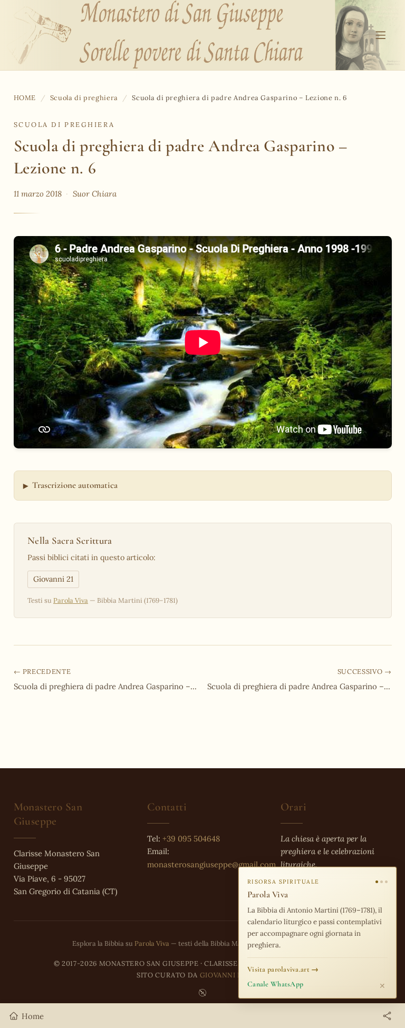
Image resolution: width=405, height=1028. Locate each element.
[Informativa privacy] (202, 992)
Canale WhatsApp (275, 984)
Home (25, 97)
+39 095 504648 (191, 839)
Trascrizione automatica (75, 485)
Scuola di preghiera (84, 97)
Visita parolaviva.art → (283, 969)
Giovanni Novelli (234, 975)
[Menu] (380, 35)
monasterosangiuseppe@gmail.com (211, 864)
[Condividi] (387, 1016)
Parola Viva (70, 600)
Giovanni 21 (53, 579)
